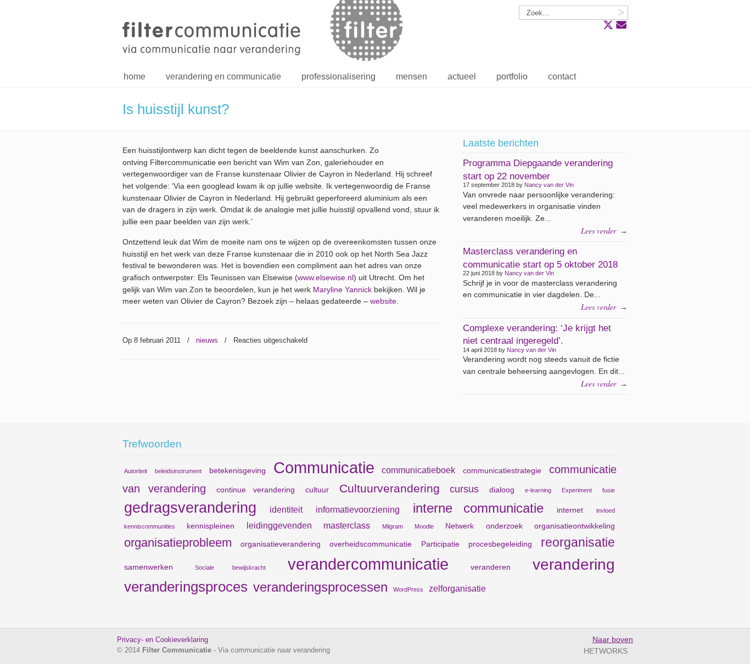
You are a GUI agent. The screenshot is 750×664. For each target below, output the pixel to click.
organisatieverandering (280, 544)
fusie (608, 490)
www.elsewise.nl (326, 277)
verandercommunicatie (368, 564)
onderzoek (504, 525)
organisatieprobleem (178, 542)
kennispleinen (210, 525)
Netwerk (459, 525)
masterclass (346, 525)
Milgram (392, 526)
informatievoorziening (358, 509)
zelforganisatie (457, 588)
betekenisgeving (237, 470)
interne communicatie (478, 508)
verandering (574, 564)
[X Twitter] (608, 25)
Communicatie (323, 467)
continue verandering (255, 489)
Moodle (424, 526)
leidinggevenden (279, 525)
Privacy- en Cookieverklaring (162, 640)
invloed (605, 510)
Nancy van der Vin (549, 184)
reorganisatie (578, 542)
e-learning (538, 490)
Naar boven (612, 639)
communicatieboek (418, 470)
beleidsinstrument (178, 471)
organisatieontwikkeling (574, 525)
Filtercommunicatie (265, 32)
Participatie (440, 544)
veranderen (491, 567)
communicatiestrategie (502, 470)
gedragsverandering (190, 508)
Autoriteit (135, 471)
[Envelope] (621, 25)
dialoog (501, 489)
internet (570, 510)
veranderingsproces (186, 586)
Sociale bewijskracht (230, 567)
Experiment (577, 490)
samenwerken (148, 567)
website (383, 301)
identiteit (286, 509)
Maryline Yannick (342, 289)
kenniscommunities (149, 526)
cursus (464, 489)
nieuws (207, 340)
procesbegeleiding (500, 544)
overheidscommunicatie (370, 544)
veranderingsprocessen (320, 587)
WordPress (408, 589)
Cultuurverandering (389, 488)
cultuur (317, 489)
